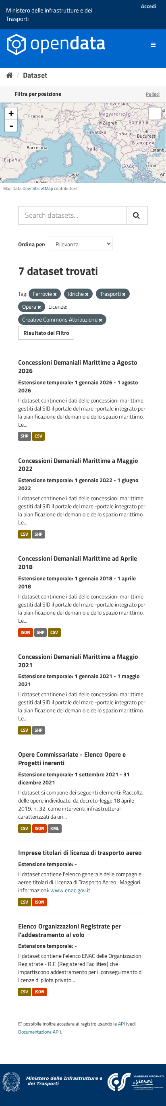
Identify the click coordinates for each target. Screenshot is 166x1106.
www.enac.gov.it (70, 890)
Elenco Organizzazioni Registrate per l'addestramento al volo (69, 930)
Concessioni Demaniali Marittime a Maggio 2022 (78, 465)
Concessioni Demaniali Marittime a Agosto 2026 (77, 366)
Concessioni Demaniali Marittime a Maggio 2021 (78, 661)
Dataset (35, 75)
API (121, 1024)
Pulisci (153, 94)
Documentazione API (39, 1032)
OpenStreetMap (38, 188)
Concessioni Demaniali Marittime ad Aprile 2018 (77, 562)
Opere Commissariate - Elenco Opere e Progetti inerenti (72, 758)
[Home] (9, 75)
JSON (25, 632)
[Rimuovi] (55, 294)
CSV (38, 436)
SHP (24, 436)
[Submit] (137, 215)
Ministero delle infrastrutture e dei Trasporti (49, 14)
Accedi (148, 6)
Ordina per (31, 244)
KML (54, 828)
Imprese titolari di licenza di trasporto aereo (80, 852)
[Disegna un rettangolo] (155, 113)
